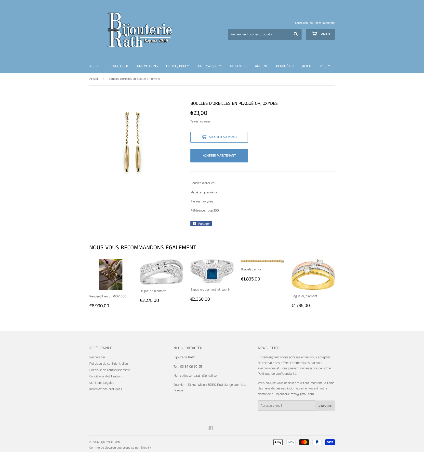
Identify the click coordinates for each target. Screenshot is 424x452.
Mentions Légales (101, 382)
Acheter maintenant (219, 155)
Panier (324, 34)
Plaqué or (285, 66)
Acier (306, 66)
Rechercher (97, 357)
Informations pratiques (105, 389)
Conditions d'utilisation (105, 376)
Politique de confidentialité (108, 363)
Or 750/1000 (176, 66)
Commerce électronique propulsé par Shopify (120, 447)
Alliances (238, 66)
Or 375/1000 (208, 66)
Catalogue (120, 66)
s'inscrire (324, 406)
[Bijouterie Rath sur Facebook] (210, 428)
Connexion (301, 23)
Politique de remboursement (109, 370)
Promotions (147, 66)
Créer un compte (325, 23)
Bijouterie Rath (110, 442)
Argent (261, 66)
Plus (324, 66)
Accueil (95, 66)
